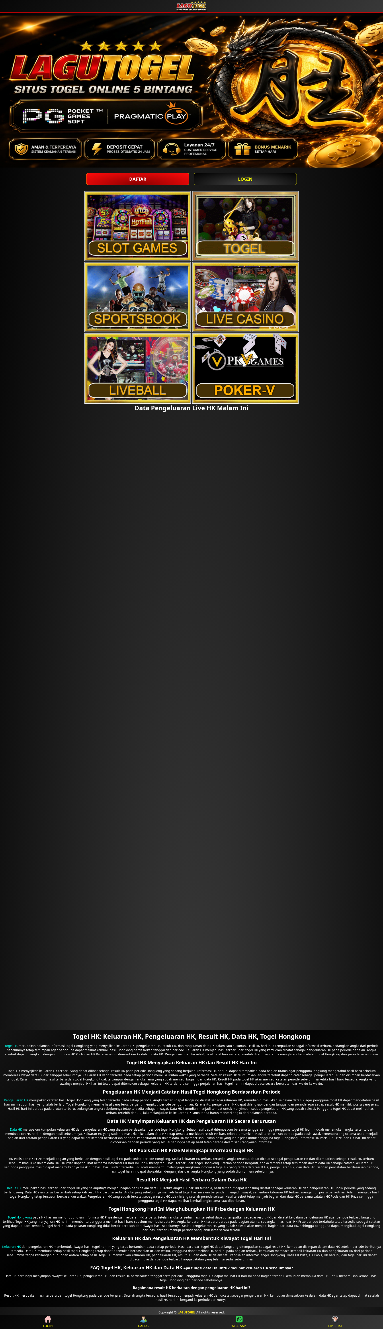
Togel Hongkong (20, 1217)
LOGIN (245, 179)
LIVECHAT (335, 1326)
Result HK (14, 1188)
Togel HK (11, 1046)
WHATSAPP (239, 1326)
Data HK (16, 1129)
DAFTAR (137, 179)
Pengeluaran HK (16, 1100)
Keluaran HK (11, 1246)
